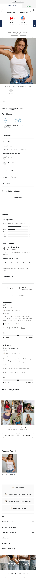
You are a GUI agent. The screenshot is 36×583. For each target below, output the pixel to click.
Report (23, 328)
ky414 (5, 350)
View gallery (26, 435)
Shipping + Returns (9, 177)
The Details (7, 135)
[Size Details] (5, 158)
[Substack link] (27, 574)
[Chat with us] (5, 163)
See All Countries (18, 28)
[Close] (30, 11)
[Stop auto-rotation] (34, 25)
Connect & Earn (7, 522)
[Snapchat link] (24, 574)
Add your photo (9, 435)
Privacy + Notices (8, 543)
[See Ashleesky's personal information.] (11, 308)
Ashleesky (6, 308)
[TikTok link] (20, 574)
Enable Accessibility (18, 2)
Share (8, 183)
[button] (12, 20)
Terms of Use (23, 35)
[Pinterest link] (16, 574)
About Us (5, 538)
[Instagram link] (12, 574)
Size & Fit (6, 142)
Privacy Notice (14, 35)
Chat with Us (19, 487)
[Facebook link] (8, 574)
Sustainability (8, 170)
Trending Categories (9, 532)
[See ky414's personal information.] (9, 350)
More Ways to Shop (9, 527)
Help (3, 516)
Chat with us (12, 162)
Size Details (11, 158)
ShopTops (18, 197)
